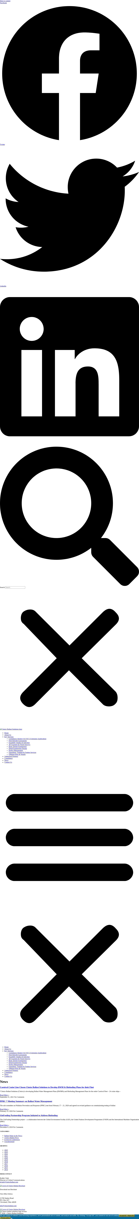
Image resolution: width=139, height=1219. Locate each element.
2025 (6, 1150)
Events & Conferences (12, 1140)
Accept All (123, 1215)
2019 (6, 1160)
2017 (6, 1164)
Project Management (16, 750)
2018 (6, 1162)
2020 (6, 1158)
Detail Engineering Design (18, 748)
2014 (6, 1170)
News (6, 760)
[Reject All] (11, 1218)
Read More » (4, 1095)
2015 (6, 1168)
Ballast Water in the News (13, 1136)
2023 (6, 1152)
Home (6, 733)
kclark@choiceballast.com (9, 1182)
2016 (6, 1166)
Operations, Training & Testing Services (22, 752)
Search (2, 587)
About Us (7, 735)
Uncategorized (9, 1142)
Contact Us (8, 762)
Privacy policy (5, 1218)
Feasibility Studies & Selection (19, 743)
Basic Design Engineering (18, 747)
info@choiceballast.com (8, 1206)
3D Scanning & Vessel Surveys (19, 745)
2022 (6, 1154)
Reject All (131, 1215)
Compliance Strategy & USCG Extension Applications (27, 739)
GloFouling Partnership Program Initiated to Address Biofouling (29, 1115)
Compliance (8, 758)
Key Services (8, 737)
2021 (6, 1156)
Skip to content (5, 1)
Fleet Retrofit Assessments (18, 741)
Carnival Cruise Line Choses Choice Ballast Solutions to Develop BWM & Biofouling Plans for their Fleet (47, 1087)
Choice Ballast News (11, 1138)
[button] (69, 516)
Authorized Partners (11, 756)
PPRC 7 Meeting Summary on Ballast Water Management (26, 1101)
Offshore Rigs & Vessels (17, 754)
